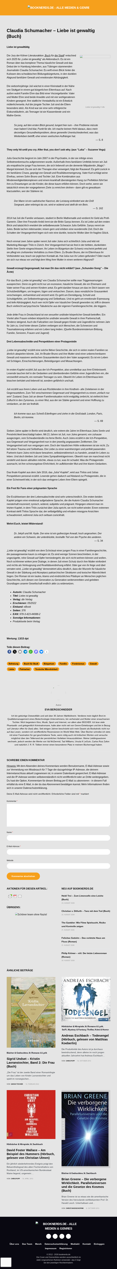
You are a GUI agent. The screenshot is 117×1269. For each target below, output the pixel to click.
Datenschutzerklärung (35, 788)
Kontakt (87, 1244)
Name (10, 832)
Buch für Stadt (31, 663)
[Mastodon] (61, 1236)
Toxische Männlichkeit (46, 669)
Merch (38, 1244)
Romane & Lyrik (39, 1053)
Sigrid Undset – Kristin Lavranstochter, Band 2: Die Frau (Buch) (31, 1062)
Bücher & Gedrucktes (17, 1053)
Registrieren (65, 1248)
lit (30, 1053)
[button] (8, 7)
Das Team (27, 1244)
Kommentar (12, 801)
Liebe (11, 669)
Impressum (50, 1248)
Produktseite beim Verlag (26, 621)
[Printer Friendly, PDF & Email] (15, 896)
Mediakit (75, 1244)
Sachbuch (38, 1144)
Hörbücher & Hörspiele (73, 1026)
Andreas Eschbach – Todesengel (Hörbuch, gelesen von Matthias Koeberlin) (85, 1039)
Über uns (14, 1244)
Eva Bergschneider (58, 709)
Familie (63, 663)
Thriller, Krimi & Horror (98, 1029)
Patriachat (25, 669)
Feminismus (78, 663)
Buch (48, 55)
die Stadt (59, 55)
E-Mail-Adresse (14, 846)
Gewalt (93, 663)
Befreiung (13, 663)
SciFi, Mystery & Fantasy (74, 1029)
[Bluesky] (68, 1236)
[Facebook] (48, 1236)
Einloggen (99, 1244)
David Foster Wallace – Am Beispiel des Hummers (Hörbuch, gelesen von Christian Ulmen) (31, 1153)
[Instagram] (55, 1236)
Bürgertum (49, 663)
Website (10, 860)
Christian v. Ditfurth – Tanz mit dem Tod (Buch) (86, 911)
